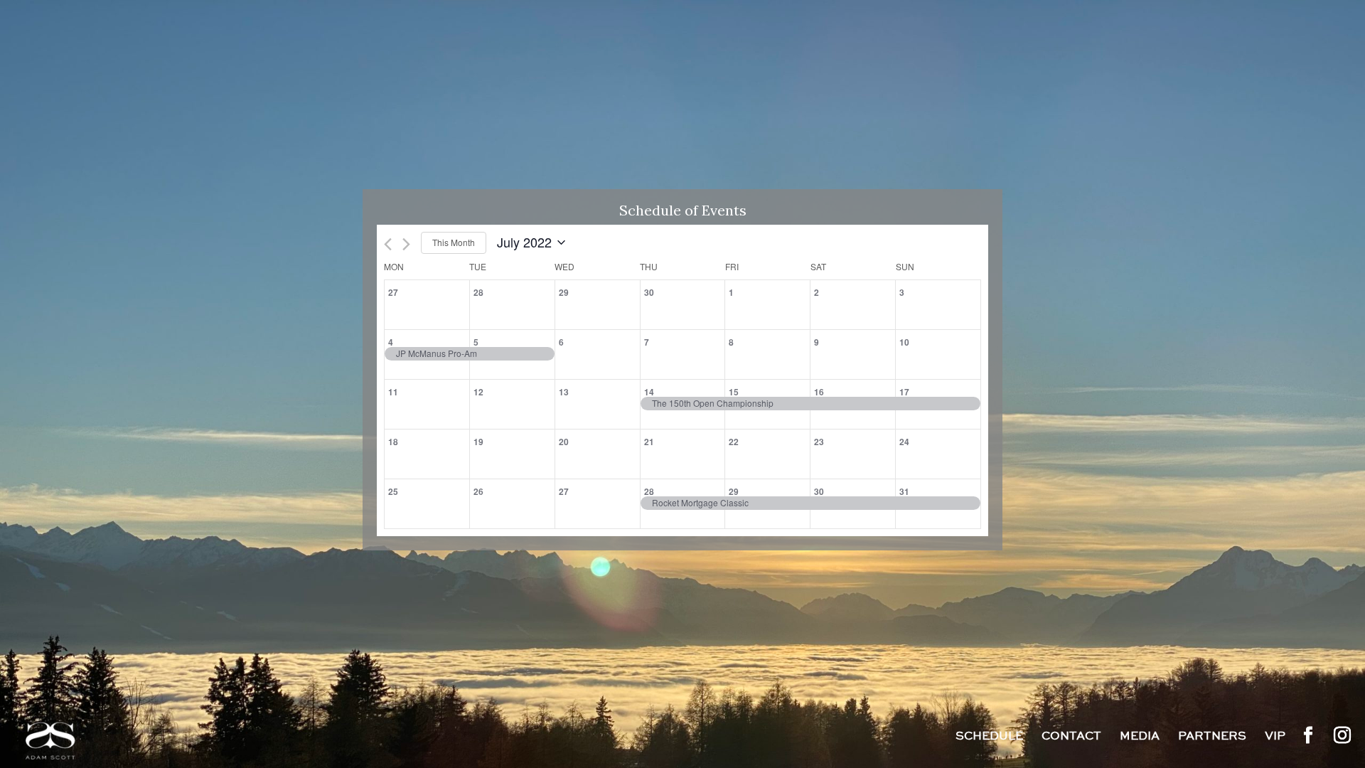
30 (819, 491)
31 (904, 491)
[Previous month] (388, 244)
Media (1140, 737)
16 (819, 391)
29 (734, 491)
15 (734, 391)
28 (649, 491)
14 (649, 391)
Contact (1071, 737)
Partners (1212, 737)
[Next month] (406, 244)
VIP (1275, 737)
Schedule (989, 737)
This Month (453, 242)
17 (904, 391)
